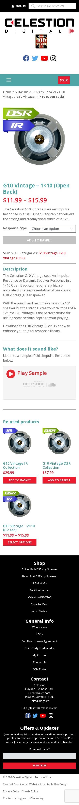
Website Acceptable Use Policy (48, 784)
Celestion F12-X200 (39, 597)
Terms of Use (43, 777)
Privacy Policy (11, 791)
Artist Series (39, 611)
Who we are (39, 627)
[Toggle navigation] (9, 80)
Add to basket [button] (20, 480)
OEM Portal (39, 669)
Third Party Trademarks (39, 648)
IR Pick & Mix (39, 583)
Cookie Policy (30, 791)
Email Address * (39, 749)
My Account (40, 655)
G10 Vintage (48, 253)
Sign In (20, 6)
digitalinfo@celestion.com (41, 708)
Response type (15, 228)
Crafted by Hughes (14, 798)
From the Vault (39, 604)
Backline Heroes (40, 590)
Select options (20, 542)
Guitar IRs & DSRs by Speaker (35, 92)
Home (7, 92)
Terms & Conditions (15, 784)
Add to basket (39, 240)
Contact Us (39, 662)
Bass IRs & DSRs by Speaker (39, 576)
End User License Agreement (39, 641)
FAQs (39, 634)
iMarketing (36, 798)
